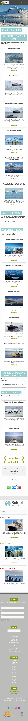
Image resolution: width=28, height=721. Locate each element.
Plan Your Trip (13, 457)
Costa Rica (14, 670)
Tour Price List (13, 461)
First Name (3, 610)
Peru (14, 680)
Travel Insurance (14, 639)
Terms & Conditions (7, 703)
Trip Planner (14, 648)
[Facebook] (15, 487)
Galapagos (14, 673)
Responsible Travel (14, 651)
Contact (14, 647)
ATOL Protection (14, 649)
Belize (14, 663)
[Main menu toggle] (25, 2)
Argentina (14, 662)
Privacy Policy (15, 703)
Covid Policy (22, 703)
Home (14, 635)
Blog (14, 645)
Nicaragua (14, 678)
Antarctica (14, 660)
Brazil (14, 666)
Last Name (3, 615)
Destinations (14, 636)
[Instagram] (18, 707)
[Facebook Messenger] (13, 487)
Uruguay (14, 682)
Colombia (14, 669)
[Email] (8, 487)
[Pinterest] (20, 487)
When (14, 637)
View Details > (14, 70)
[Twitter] (18, 487)
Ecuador (14, 672)
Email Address (4, 606)
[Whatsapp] (10, 487)
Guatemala (14, 675)
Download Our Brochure (14, 642)
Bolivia (14, 665)
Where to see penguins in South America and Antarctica (14, 584)
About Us (14, 640)
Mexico (14, 676)
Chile (14, 668)
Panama (14, 679)
